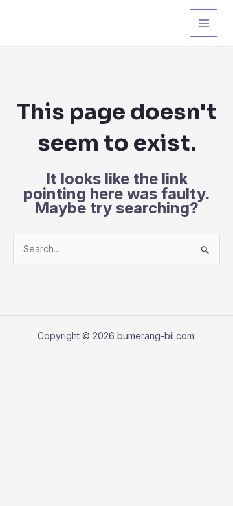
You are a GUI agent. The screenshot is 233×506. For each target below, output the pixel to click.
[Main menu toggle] (203, 23)
